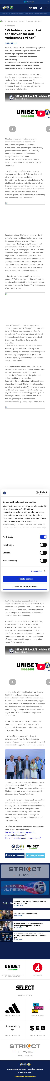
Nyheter (4, 13)
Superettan (10, 25)
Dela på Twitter (37, 856)
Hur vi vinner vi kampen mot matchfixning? (23, 838)
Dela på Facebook (16, 856)
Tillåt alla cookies (25, 579)
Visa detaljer (36, 571)
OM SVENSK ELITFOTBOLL (16, 1069)
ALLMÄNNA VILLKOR (35, 1069)
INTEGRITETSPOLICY (25, 1072)
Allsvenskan (7, 21)
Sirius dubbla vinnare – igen (26, 913)
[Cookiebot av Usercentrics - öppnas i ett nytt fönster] (36, 493)
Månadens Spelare (21, 933)
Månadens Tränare (36, 933)
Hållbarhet (19, 21)
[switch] (43, 545)
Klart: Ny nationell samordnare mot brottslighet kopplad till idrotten (28, 925)
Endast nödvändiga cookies (25, 586)
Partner (38, 21)
